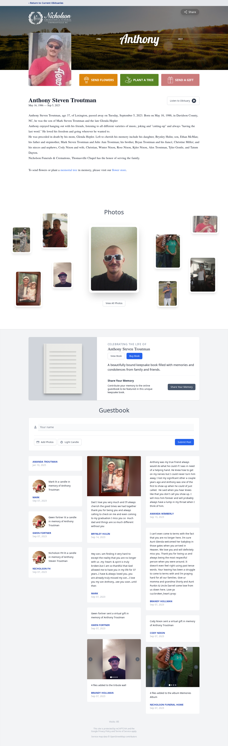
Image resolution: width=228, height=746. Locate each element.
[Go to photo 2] (113, 677)
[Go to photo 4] (117, 677)
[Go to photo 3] (115, 677)
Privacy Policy (104, 731)
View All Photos (114, 303)
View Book (116, 356)
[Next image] (138, 659)
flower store (119, 170)
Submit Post (184, 442)
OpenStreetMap (117, 736)
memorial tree (68, 170)
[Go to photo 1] (111, 677)
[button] (114, 476)
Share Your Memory (182, 386)
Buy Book (134, 356)
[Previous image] (90, 659)
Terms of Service (123, 731)
